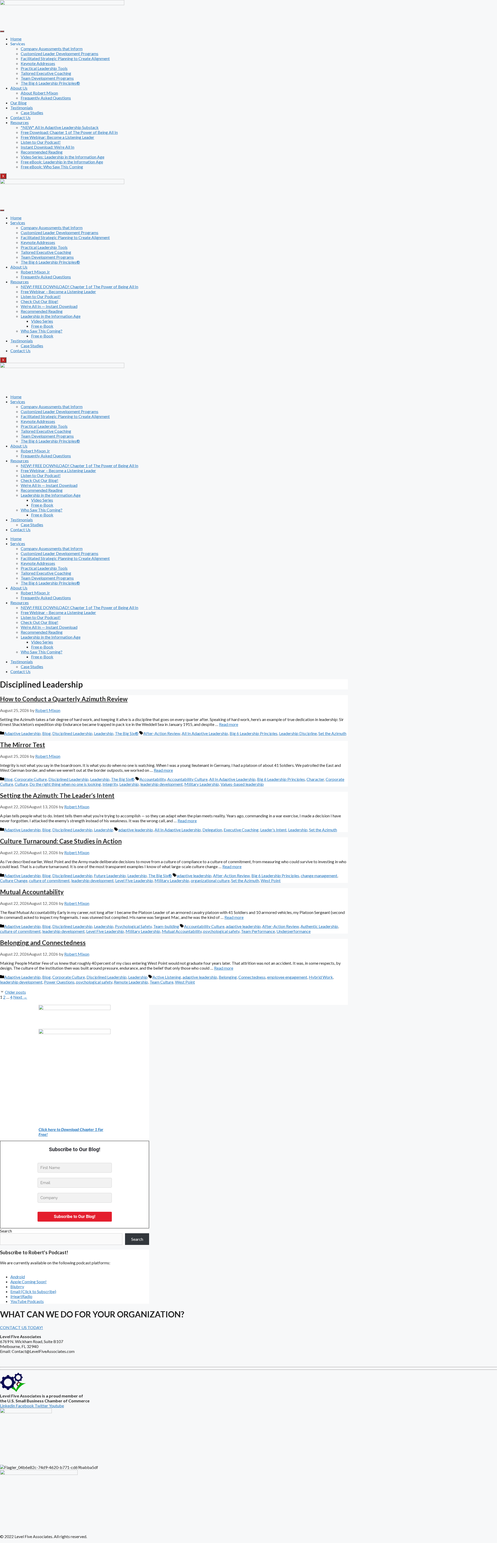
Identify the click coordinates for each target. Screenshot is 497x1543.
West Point (271, 880)
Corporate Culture (30, 779)
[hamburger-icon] (2, 31)
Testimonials (21, 107)
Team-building (166, 926)
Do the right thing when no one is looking (65, 784)
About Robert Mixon (39, 92)
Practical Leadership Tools (44, 68)
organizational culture (210, 880)
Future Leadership (110, 875)
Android (17, 1276)
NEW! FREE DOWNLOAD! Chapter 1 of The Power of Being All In (79, 286)
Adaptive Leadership (22, 733)
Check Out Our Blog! (39, 301)
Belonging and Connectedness (43, 942)
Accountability (153, 779)
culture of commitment (49, 880)
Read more (228, 724)
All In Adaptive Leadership (205, 733)
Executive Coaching (241, 829)
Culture (21, 784)
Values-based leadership (242, 784)
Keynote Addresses (38, 63)
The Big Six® (126, 733)
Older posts (15, 992)
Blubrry (17, 1286)
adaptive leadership (135, 829)
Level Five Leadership (134, 880)
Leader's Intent (273, 829)
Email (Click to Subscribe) (33, 1291)
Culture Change (13, 880)
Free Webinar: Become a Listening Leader (57, 137)
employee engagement (287, 977)
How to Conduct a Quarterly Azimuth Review (64, 699)
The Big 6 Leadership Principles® (50, 83)
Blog (46, 733)
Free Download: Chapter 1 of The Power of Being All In (69, 132)
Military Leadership (201, 784)
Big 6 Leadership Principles (253, 733)
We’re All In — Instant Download (49, 306)
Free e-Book (42, 325)
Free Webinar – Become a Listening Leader (58, 291)
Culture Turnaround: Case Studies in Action (61, 841)
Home (15, 38)
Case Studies (32, 112)
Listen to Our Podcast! (41, 142)
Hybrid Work (321, 977)
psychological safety (221, 931)
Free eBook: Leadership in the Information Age (62, 161)
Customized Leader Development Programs (59, 53)
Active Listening (166, 977)
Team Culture (161, 981)
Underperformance (293, 931)
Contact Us (20, 117)
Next (20, 996)
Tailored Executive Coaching (46, 73)
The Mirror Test (22, 744)
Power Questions (59, 981)
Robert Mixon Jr (35, 271)
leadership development (161, 784)
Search (6, 1230)
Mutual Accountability (32, 892)
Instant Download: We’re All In (47, 147)
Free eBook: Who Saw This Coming (52, 166)
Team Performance (258, 931)
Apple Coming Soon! (28, 1281)
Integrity (110, 784)
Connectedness (252, 977)
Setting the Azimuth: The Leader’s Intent (57, 795)
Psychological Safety (133, 926)
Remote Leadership (131, 981)
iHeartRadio (21, 1296)
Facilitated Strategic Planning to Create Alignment (65, 58)
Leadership (103, 733)
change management (319, 875)
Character (315, 779)
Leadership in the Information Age (51, 316)
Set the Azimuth (332, 733)
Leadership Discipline (298, 733)
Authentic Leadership (319, 926)
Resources (19, 122)
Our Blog (18, 102)
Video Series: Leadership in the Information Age (62, 156)
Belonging (228, 977)
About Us (18, 87)
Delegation (212, 829)
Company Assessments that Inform (52, 48)
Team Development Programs (47, 78)
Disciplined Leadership (72, 733)
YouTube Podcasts (27, 1301)
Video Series (42, 321)
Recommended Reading (42, 151)
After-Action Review (161, 733)
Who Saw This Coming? (41, 330)
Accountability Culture (187, 779)
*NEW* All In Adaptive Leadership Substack (60, 127)
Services (17, 222)
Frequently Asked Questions (46, 97)
